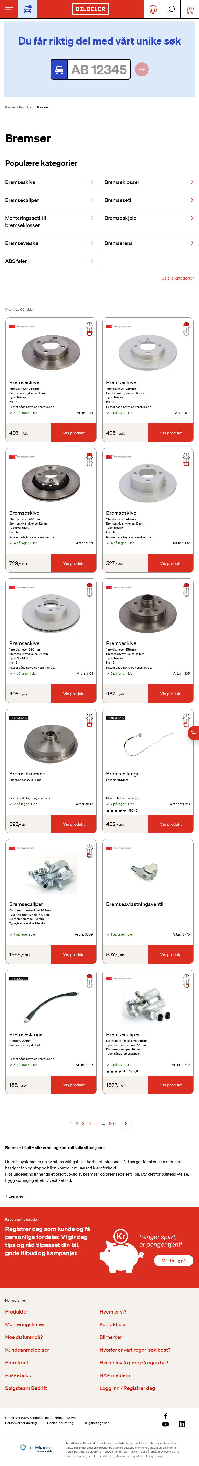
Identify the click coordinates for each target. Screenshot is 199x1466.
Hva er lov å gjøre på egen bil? (134, 1362)
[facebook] (165, 1416)
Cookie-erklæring (60, 1423)
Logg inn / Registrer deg (127, 1388)
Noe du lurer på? (24, 1337)
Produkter (25, 107)
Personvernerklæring (21, 1423)
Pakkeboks (18, 1375)
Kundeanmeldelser (27, 1350)
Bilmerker (111, 1337)
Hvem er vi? (113, 1312)
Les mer (15, 1196)
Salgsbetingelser (96, 1423)
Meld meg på (174, 1260)
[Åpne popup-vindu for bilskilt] (27, 9)
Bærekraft (17, 1362)
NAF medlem (115, 1375)
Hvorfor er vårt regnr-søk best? (135, 1350)
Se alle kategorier (178, 278)
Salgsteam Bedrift (26, 1388)
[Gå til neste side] (125, 1123)
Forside (10, 107)
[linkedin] (182, 1425)
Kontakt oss (113, 1324)
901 (112, 1123)
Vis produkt (74, 432)
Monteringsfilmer (25, 1324)
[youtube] (165, 1425)
